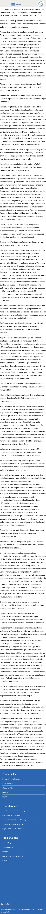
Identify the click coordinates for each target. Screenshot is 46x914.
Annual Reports (8, 843)
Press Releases (8, 847)
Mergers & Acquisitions (11, 815)
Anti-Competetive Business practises (16, 811)
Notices (5, 792)
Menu (18, 4)
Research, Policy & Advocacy (13, 824)
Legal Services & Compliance (13, 829)
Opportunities (7, 788)
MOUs (4, 797)
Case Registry (7, 783)
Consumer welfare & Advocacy (14, 820)
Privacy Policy (6, 904)
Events (5, 852)
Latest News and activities (12, 856)
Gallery (5, 860)
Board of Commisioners (11, 779)
